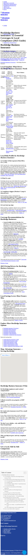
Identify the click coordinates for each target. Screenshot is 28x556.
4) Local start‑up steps (10, 485)
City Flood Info (6, 251)
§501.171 (16, 248)
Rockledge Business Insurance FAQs (12, 497)
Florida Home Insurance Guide (10, 341)
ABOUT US (6, 7)
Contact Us (21, 60)
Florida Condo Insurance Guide (10, 344)
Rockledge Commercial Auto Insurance (12, 334)
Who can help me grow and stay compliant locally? (15, 507)
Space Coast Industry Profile (9, 142)
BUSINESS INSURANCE (9, 5)
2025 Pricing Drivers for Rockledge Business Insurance (13, 490)
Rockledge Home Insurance (9, 329)
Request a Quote (14, 60)
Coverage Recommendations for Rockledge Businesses (13, 487)
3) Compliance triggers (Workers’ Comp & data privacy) (16, 483)
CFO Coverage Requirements (13, 397)
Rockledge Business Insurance (8, 474)
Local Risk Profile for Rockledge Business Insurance (15, 479)
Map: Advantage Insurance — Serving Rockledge (14, 496)
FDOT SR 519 (9, 91)
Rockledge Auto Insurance (9, 330)
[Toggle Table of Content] (24, 473)
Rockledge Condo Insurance (9, 333)
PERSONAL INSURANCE (10, 4)
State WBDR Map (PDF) (9, 117)
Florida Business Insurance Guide (11, 339)
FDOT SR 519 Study (9, 174)
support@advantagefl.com (10, 520)
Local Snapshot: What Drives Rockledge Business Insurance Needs (14, 477)
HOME (5, 1)
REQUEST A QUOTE (8, 3)
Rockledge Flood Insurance (9, 332)
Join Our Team (6, 530)
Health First (8, 140)
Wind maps (15, 233)
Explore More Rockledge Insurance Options (13, 494)
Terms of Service (7, 532)
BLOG (5, 9)
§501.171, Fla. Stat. (22, 202)
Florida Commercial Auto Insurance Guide (13, 346)
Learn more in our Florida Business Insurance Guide (13, 260)
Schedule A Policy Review (9, 529)
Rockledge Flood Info (16, 407)
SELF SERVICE (7, 8)
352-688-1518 (7, 518)
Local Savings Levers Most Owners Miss (12, 492)
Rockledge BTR (9, 148)
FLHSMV (21, 239)
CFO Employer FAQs (13, 244)
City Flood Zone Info (9, 125)
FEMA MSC (10, 127)
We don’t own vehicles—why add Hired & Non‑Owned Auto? (16, 505)
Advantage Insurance (9, 550)
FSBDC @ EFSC (19, 320)
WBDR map (16, 186)
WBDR (10, 273)
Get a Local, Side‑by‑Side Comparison (12, 508)
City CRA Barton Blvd (9, 93)
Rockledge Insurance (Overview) (8, 62)
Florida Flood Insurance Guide (10, 343)
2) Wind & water (9, 482)
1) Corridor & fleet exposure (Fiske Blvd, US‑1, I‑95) (16, 481)
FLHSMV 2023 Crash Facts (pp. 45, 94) (9, 106)
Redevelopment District (21, 210)
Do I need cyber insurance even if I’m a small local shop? (15, 502)
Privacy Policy (6, 531)
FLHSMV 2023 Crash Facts (7, 175)
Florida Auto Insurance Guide (10, 342)
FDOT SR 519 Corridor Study (13, 58)
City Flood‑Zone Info (10, 187)
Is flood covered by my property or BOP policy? (15, 500)
